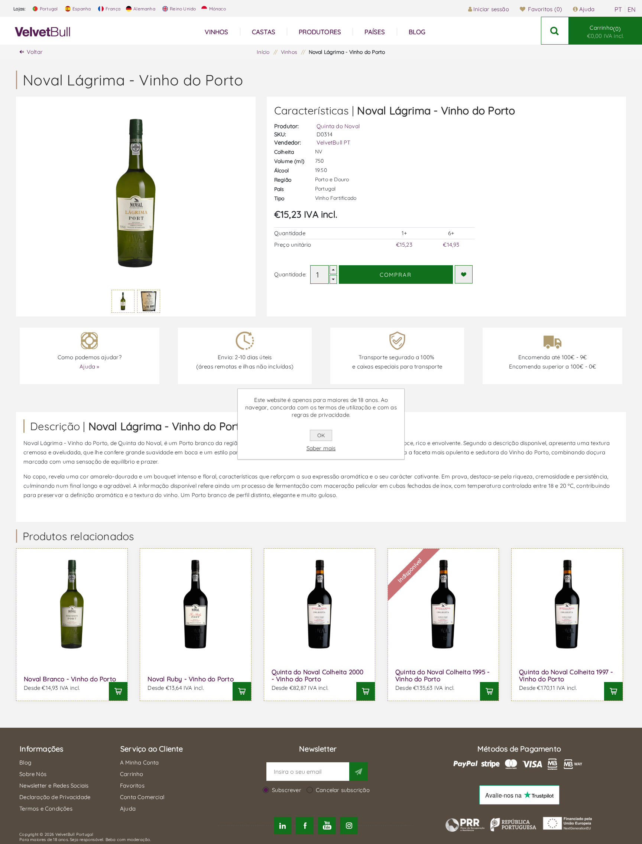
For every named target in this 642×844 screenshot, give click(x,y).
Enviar (358, 771)
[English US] (632, 10)
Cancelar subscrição (343, 789)
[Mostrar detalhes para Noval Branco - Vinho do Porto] (71, 604)
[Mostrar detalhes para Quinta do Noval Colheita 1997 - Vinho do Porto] (567, 604)
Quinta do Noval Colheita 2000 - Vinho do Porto (318, 675)
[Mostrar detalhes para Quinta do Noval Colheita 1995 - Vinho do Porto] (443, 604)
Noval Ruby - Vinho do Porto (190, 679)
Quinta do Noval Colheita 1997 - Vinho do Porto (566, 675)
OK (321, 435)
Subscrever (286, 789)
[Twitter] (282, 825)
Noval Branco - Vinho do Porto (70, 679)
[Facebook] (305, 825)
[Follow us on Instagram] (348, 825)
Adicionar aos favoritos (464, 274)
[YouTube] (326, 825)
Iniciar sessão (491, 9)
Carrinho (605, 31)
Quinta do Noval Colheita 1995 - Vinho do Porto (442, 675)
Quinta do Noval (338, 126)
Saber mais (321, 448)
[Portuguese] (618, 10)
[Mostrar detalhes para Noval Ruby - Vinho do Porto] (195, 604)
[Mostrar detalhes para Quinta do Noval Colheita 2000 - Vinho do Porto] (319, 604)
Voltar (35, 51)
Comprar (396, 274)
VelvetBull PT (334, 142)
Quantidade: (290, 274)
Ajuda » (89, 366)
